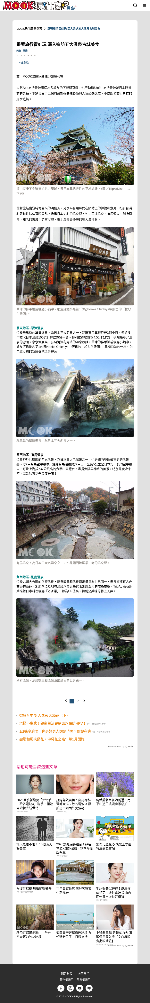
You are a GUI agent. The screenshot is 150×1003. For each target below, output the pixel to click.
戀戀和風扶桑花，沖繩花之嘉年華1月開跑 (52, 739)
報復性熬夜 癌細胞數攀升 (34, 888)
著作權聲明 (66, 979)
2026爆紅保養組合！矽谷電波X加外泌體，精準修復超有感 (74, 848)
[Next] (84, 701)
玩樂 (25, 50)
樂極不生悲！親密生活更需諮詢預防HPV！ (52, 723)
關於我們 (66, 973)
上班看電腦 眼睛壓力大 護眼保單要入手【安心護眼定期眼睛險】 (114, 937)
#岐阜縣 (24, 62)
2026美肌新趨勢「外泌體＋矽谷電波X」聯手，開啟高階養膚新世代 (34, 804)
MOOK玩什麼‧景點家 (29, 28)
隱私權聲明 (83, 979)
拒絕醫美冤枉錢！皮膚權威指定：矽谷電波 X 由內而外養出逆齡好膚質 (113, 892)
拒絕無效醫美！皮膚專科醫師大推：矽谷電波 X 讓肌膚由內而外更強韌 (73, 804)
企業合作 (83, 973)
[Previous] (66, 701)
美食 (18, 50)
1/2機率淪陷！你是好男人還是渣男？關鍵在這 (55, 731)
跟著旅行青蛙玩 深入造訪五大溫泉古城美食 (73, 28)
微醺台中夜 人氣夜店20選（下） (44, 716)
